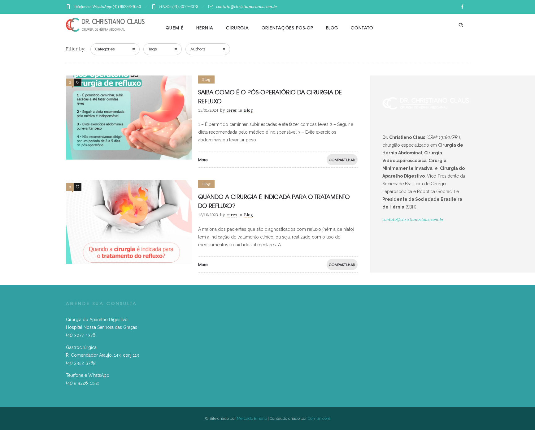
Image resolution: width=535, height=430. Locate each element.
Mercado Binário (252, 418)
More (203, 159)
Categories (105, 49)
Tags (152, 49)
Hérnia (205, 28)
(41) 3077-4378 (80, 335)
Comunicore (319, 418)
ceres (232, 110)
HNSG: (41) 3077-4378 (178, 6)
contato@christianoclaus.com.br (246, 6)
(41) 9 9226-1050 (82, 383)
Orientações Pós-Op (288, 28)
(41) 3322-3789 (81, 362)
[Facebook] (462, 7)
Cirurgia (237, 28)
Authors (197, 49)
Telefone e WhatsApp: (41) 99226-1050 (107, 6)
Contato (362, 28)
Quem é (175, 28)
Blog (332, 28)
